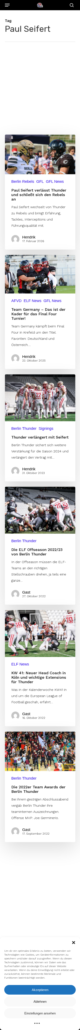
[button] (73, 942)
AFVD (16, 301)
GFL (40, 181)
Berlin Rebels (22, 181)
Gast (26, 592)
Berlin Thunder (23, 428)
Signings (46, 428)
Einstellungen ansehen (40, 1013)
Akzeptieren (40, 990)
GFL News (55, 181)
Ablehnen (40, 1001)
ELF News (32, 301)
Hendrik (28, 237)
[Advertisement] (40, 84)
